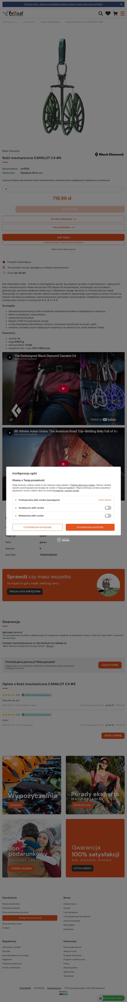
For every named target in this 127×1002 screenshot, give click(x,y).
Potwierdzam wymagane (38, 527)
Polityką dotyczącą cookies (82, 485)
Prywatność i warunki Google (66, 490)
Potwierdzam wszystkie (90, 527)
